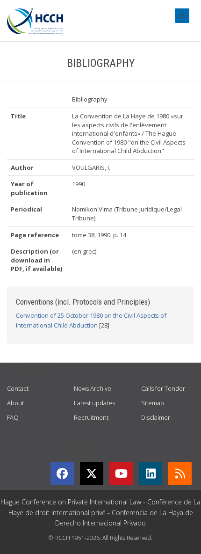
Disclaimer (155, 417)
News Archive (92, 388)
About (15, 403)
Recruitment (91, 417)
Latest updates (94, 403)
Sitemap (152, 403)
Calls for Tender (163, 388)
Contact (18, 388)
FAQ (13, 417)
